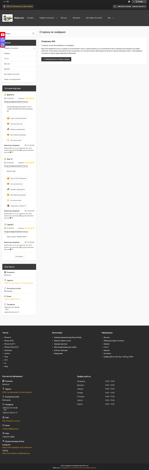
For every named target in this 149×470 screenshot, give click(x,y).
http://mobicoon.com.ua (11, 421)
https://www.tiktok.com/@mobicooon (16, 453)
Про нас (64, 18)
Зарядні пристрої (60, 344)
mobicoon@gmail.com (12, 299)
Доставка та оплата (94, 18)
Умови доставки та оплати (114, 341)
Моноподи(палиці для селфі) (65, 347)
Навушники (58, 353)
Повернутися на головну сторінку (57, 59)
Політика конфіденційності (87, 468)
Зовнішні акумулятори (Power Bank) (67, 337)
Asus (6, 366)
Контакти (76, 18)
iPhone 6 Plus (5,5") (11, 347)
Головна (30, 18)
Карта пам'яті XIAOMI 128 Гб (17, 237)
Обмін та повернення (12, 79)
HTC (6, 360)
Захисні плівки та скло (62, 341)
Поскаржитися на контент (68, 468)
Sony (6, 357)
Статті (6, 58)
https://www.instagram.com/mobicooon (17, 447)
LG (5, 363)
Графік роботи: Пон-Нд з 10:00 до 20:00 (118, 357)
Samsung (8, 350)
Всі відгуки (19, 256)
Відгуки (7, 69)
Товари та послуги (46, 18)
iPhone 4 (7, 337)
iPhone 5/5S (9, 341)
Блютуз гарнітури (61, 350)
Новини (7, 53)
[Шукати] (33, 33)
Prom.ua (85, 466)
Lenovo (7, 353)
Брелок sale (11, 171)
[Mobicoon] (7, 18)
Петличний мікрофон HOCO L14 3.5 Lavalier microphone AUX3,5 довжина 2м (20, 109)
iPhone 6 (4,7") (9, 344)
